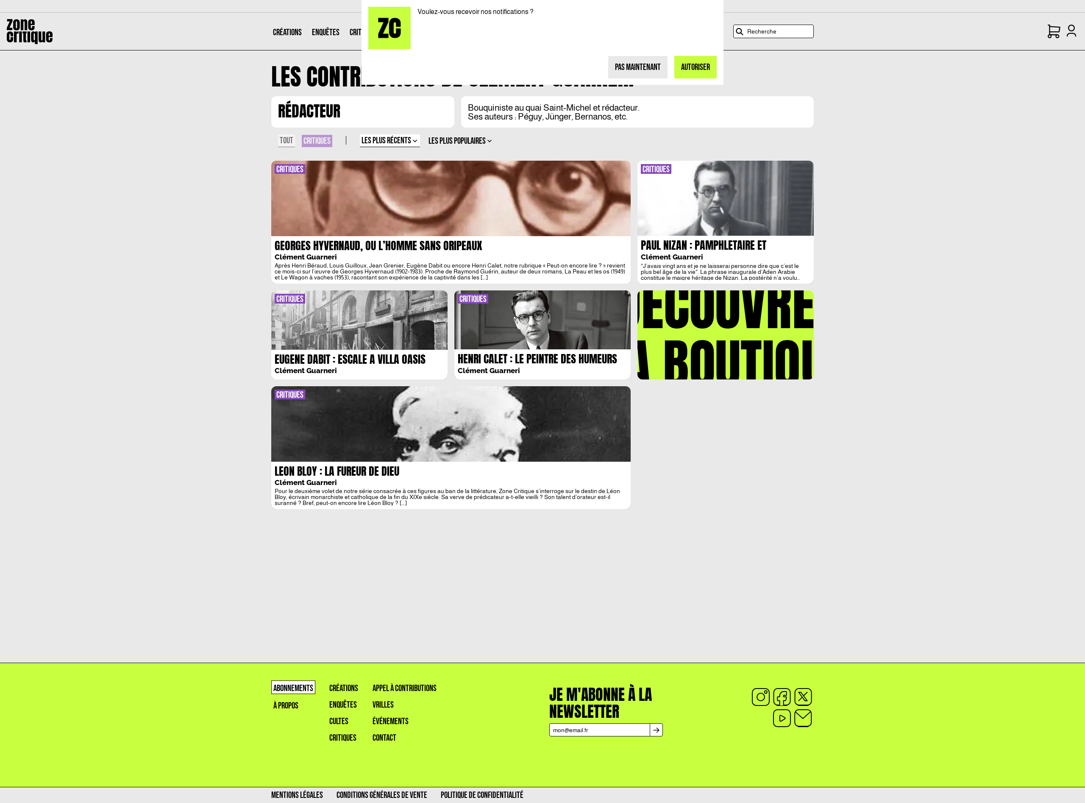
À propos (285, 706)
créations (343, 688)
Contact (384, 738)
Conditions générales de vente (382, 795)
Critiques (342, 738)
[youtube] (782, 718)
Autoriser (695, 67)
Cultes (338, 721)
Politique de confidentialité (482, 795)
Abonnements (293, 688)
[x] (803, 697)
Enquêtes (343, 705)
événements (391, 721)
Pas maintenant (638, 67)
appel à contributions (405, 688)
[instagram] (760, 697)
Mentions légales (297, 795)
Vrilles (383, 705)
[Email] (803, 718)
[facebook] (782, 697)
